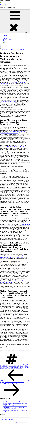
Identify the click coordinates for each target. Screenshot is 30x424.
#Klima (11, 367)
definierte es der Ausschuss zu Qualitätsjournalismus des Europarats (12, 132)
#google (17, 366)
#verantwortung (18, 368)
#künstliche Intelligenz (19, 367)
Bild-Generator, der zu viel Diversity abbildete (11, 315)
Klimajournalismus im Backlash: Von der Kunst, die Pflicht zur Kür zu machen (15, 408)
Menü (26, 32)
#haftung (22, 366)
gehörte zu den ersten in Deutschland (13, 256)
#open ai (2, 368)
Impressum (17, 422)
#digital (2, 366)
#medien (27, 367)
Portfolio (5, 38)
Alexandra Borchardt (5, 4)
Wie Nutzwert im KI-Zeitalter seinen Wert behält (15, 406)
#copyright (25, 364)
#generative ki (11, 366)
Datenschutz (24, 422)
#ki (8, 367)
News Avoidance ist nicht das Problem (12, 401)
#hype (26, 366)
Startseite (5, 35)
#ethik (5, 366)
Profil (4, 36)
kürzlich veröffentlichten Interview (8, 101)
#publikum (7, 368)
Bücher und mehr (7, 39)
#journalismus (3, 367)
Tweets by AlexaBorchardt (6, 419)
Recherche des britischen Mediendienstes (13, 146)
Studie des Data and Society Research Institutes (15, 225)
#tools (12, 368)
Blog (4, 41)
